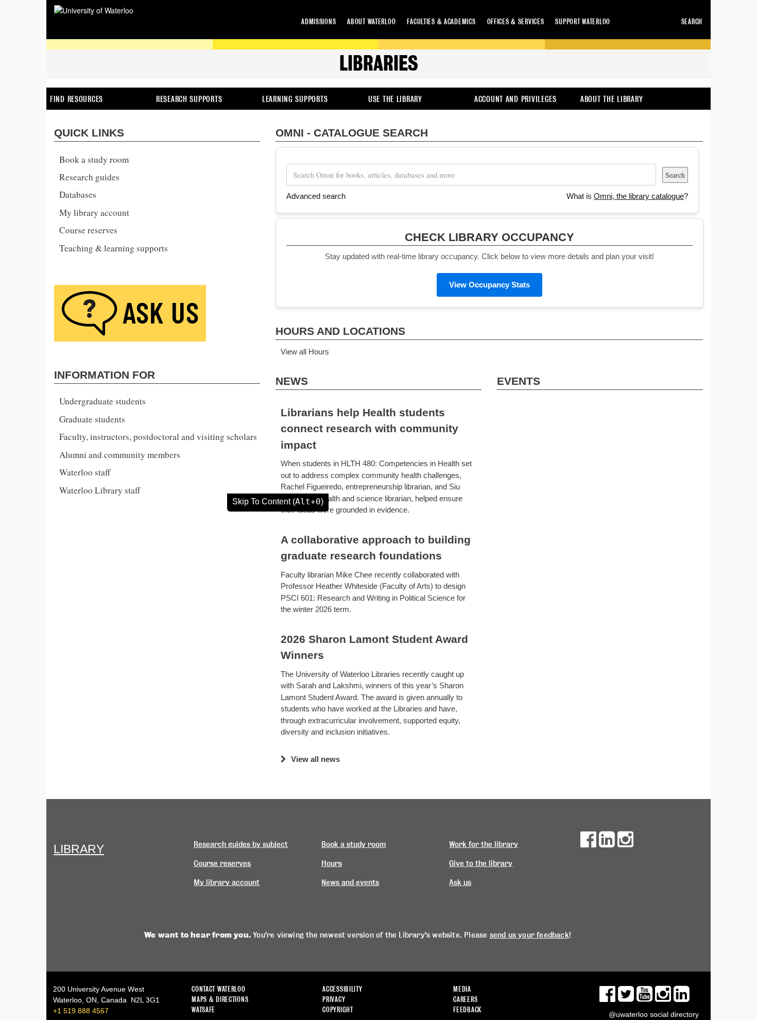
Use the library (395, 99)
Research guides (89, 177)
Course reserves (88, 230)
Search (691, 21)
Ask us (460, 882)
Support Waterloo (582, 21)
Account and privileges (515, 99)
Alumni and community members (119, 455)
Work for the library (483, 844)
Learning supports (295, 99)
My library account (94, 212)
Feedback (467, 1009)
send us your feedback (529, 935)
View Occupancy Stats (489, 284)
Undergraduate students (102, 401)
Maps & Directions (220, 999)
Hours (331, 863)
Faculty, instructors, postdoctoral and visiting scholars (158, 437)
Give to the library (480, 863)
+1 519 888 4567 (81, 1011)
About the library (611, 99)
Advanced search (316, 196)
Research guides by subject (241, 844)
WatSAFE (203, 1009)
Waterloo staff (84, 472)
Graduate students (92, 419)
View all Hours (305, 351)
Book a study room (94, 159)
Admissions (318, 21)
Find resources (76, 99)
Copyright (337, 1009)
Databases (77, 194)
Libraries (378, 63)
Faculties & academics (441, 21)
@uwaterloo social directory (654, 1014)
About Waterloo (371, 21)
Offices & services (515, 21)
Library (79, 849)
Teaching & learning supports (113, 248)
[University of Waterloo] (93, 10)
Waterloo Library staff (99, 490)
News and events (350, 882)
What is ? (627, 196)
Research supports (189, 99)
